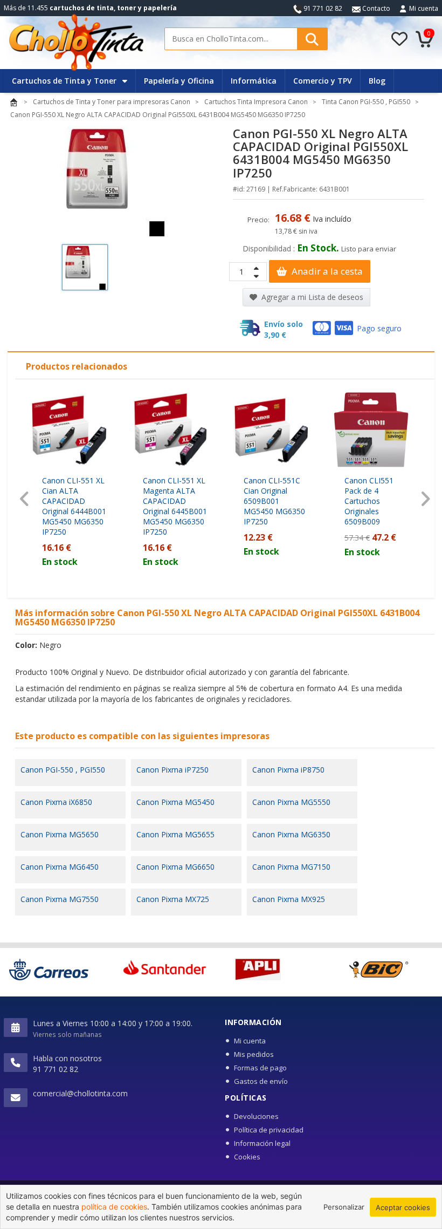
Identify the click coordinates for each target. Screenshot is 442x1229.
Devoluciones (256, 1116)
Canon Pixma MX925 (288, 899)
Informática (254, 81)
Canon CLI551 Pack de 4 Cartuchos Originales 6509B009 (368, 501)
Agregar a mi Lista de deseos (311, 297)
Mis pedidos (254, 1054)
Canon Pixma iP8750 (288, 769)
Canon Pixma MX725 (172, 899)
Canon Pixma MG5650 (59, 834)
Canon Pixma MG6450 (59, 867)
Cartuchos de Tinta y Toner (65, 81)
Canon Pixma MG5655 (175, 834)
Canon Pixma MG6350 (291, 834)
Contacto (375, 8)
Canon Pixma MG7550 (59, 899)
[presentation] (24, 499)
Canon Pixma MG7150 (291, 867)
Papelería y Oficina (179, 81)
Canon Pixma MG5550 (291, 802)
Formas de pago (260, 1068)
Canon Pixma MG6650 (175, 867)
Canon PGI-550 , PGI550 (62, 769)
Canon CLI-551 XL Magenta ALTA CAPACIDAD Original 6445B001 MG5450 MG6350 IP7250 (175, 506)
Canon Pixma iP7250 (172, 769)
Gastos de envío (261, 1081)
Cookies (247, 1157)
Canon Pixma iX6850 (56, 802)
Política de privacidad (268, 1130)
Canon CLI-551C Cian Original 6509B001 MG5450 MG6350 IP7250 (274, 501)
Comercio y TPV (322, 81)
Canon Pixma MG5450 (175, 802)
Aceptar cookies (403, 1207)
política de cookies (114, 1206)
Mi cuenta (423, 8)
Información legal (262, 1143)
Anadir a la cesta (326, 271)
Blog (377, 81)
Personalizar (343, 1207)
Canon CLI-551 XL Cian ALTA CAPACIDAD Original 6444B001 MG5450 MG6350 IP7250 (74, 506)
